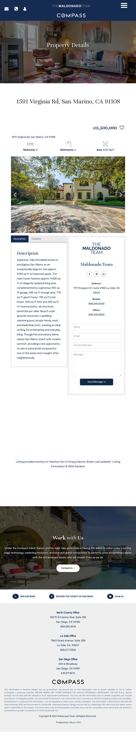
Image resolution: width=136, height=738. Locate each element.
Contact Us (67, 568)
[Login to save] (121, 128)
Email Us (119, 596)
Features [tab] (36, 238)
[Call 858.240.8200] (16, 8)
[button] (15, 194)
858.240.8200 (27, 596)
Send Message (95, 381)
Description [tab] (20, 238)
